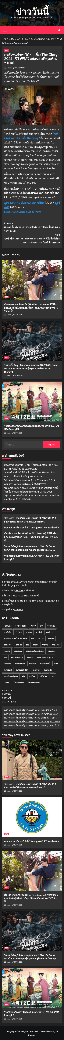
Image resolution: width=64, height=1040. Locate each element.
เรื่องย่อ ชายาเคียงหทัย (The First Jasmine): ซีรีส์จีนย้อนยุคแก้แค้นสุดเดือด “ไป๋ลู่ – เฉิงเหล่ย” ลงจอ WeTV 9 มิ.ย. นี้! (31, 307)
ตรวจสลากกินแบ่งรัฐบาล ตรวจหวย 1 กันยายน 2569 (30, 709)
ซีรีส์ (6, 51)
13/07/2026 (18, 845)
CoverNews (46, 1031)
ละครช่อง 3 (8, 670)
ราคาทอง (32, 664)
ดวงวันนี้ (6, 693)
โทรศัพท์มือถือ (19, 682)
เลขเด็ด (6, 682)
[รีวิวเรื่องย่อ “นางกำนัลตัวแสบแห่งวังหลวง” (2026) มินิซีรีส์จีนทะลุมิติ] (32, 402)
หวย (52, 676)
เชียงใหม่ (19, 590)
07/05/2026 (18, 375)
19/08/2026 (18, 791)
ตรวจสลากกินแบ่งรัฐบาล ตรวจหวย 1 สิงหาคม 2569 (30, 717)
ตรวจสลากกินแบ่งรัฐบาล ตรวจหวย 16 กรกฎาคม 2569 (32, 721)
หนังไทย (32, 676)
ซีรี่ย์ (27, 645)
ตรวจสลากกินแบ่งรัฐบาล (16, 581)
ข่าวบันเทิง (51, 626)
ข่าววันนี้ (32, 11)
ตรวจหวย (51, 651)
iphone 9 (18, 609)
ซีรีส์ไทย (19, 645)
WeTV (33, 626)
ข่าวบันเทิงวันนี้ (14, 455)
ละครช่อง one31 (22, 670)
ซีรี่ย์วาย (45, 645)
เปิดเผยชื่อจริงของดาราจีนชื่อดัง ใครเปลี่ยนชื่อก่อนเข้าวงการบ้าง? (32, 227)
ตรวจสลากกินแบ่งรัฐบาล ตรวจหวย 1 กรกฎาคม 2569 (31, 725)
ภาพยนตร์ (7, 664)
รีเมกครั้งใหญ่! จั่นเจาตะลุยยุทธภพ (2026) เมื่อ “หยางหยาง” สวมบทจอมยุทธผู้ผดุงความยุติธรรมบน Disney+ (31, 368)
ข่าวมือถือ (7, 632)
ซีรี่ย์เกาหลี (56, 645)
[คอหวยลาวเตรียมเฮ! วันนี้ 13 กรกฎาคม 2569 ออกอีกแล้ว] (32, 817)
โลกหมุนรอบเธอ (34, 682)
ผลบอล (21, 595)
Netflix (7, 626)
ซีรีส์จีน (41, 638)
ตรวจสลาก (18, 651)
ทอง (5, 657)
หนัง (23, 676)
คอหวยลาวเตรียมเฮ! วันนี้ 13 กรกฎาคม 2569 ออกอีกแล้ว (31, 527)
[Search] (59, 29)
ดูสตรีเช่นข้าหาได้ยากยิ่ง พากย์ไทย (24, 203)
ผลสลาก (30, 657)
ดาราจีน (7, 651)
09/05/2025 (20, 68)
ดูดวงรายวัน (22, 600)
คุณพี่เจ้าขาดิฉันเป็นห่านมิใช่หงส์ (15, 638)
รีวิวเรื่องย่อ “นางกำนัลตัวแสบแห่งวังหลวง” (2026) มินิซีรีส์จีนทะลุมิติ (31, 557)
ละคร (56, 664)
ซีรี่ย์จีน (35, 645)
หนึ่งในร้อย (43, 676)
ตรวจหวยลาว (9, 701)
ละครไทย (36, 670)
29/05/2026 (18, 315)
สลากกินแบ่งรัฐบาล (11, 676)
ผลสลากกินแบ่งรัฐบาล (45, 657)
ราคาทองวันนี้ (45, 664)
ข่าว (41, 626)
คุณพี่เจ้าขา (50, 632)
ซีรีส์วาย (51, 638)
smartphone (20, 626)
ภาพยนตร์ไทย (20, 664)
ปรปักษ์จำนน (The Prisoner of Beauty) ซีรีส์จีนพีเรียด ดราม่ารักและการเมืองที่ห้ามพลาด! (32, 238)
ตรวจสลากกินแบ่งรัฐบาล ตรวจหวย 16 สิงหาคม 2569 (31, 713)
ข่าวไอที (39, 632)
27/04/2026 (18, 433)
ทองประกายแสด (17, 657)
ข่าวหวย (29, 632)
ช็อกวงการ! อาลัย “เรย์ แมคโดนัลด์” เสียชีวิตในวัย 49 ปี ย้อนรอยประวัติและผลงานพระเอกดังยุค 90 (30, 520)
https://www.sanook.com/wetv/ (23, 211)
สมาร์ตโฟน (48, 670)
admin (9, 68)
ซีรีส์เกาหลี (7, 645)
